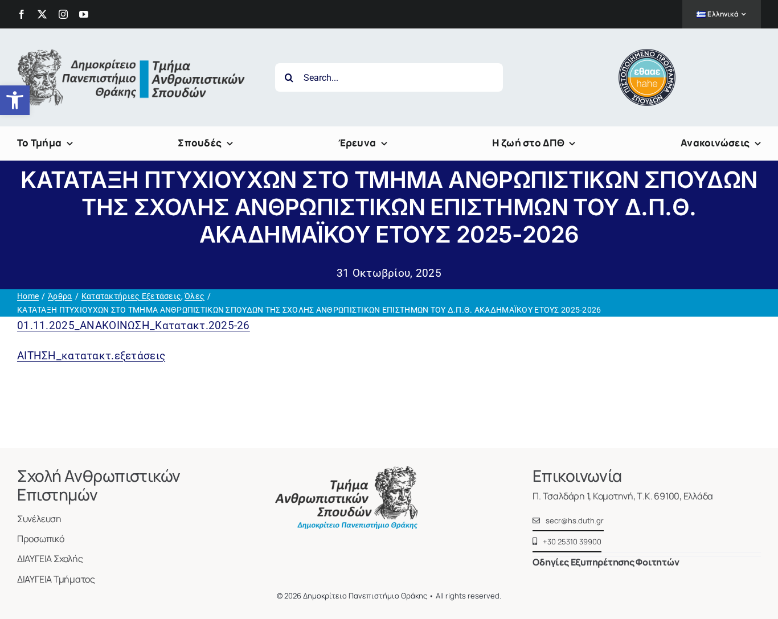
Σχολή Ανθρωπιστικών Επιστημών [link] (99, 485)
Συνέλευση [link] (39, 519)
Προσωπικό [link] (40, 538)
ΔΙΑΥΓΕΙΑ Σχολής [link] (50, 558)
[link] (15, 100)
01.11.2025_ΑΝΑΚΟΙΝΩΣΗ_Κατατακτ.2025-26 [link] (133, 325)
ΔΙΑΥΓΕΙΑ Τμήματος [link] (56, 579)
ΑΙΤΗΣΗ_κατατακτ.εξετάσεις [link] (91, 355)
